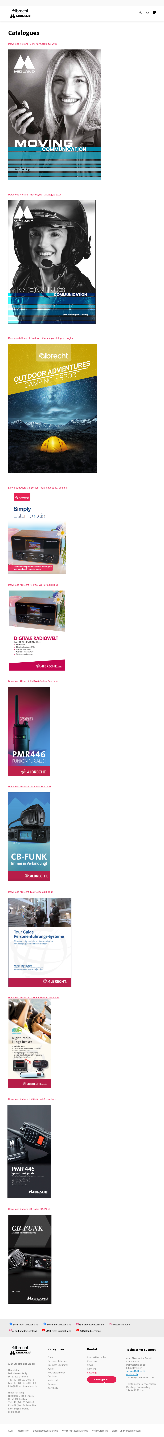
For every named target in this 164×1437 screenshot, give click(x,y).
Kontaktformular (96, 1357)
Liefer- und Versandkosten (126, 1430)
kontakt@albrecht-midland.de (19, 1410)
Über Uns (92, 1361)
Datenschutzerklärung (45, 1430)
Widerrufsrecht (100, 1430)
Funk (50, 1357)
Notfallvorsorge (57, 1372)
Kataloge (92, 1372)
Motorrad (53, 1380)
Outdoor (52, 1376)
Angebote (53, 1387)
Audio (51, 1368)
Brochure (54, 997)
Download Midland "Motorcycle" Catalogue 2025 (34, 194)
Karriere (91, 1368)
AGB (10, 1430)
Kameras (52, 1384)
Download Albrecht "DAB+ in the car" (28, 997)
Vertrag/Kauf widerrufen (101, 1380)
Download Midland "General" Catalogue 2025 (32, 43)
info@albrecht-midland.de (22, 1386)
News (90, 1364)
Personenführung (57, 1361)
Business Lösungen (58, 1364)
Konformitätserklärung (75, 1430)
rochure (51, 1099)
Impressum (23, 1430)
